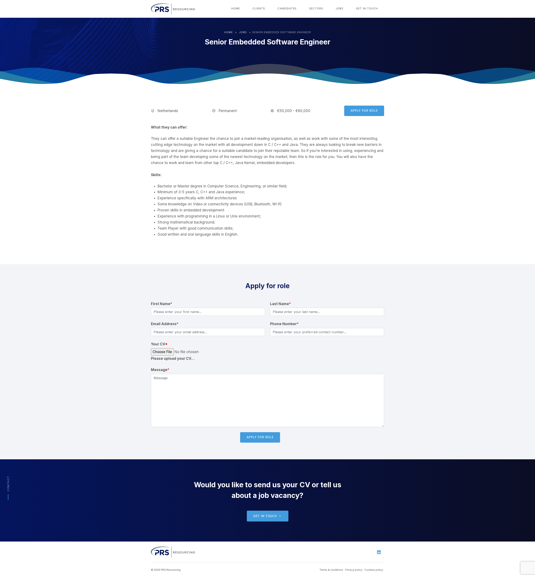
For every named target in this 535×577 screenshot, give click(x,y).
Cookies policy (373, 569)
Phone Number (284, 324)
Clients (258, 8)
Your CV (159, 344)
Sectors (316, 8)
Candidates (287, 8)
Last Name (280, 304)
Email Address (164, 324)
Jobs (339, 8)
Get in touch (367, 8)
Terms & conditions (331, 569)
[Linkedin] (379, 552)
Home (235, 8)
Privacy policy (353, 569)
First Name (161, 304)
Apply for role (364, 111)
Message (160, 370)
